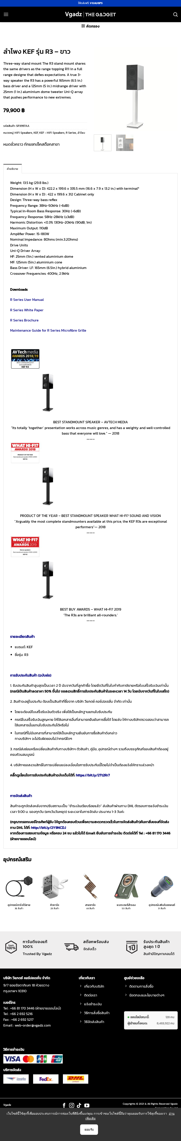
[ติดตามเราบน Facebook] (64, 1106)
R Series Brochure (24, 320)
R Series (71, 133)
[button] (6, 14)
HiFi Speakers (23, 133)
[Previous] (101, 89)
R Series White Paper (26, 310)
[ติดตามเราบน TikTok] (79, 1106)
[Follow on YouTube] (86, 1106)
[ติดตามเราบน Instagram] (71, 1106)
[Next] (170, 89)
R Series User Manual (27, 299)
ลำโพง (81, 133)
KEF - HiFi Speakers (51, 133)
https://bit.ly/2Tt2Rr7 (93, 775)
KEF (36, 133)
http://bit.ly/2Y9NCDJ (48, 827)
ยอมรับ (89, 1129)
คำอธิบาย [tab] (12, 169)
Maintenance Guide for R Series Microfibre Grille (48, 330)
